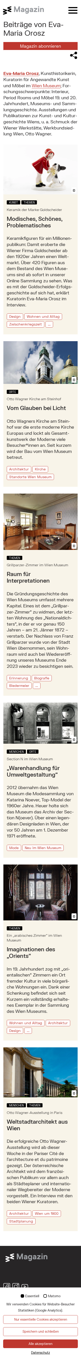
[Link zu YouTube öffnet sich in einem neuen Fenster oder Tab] (24, 1286)
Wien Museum (46, 85)
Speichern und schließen (40, 1331)
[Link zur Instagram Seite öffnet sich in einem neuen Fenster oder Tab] (15, 1286)
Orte (12, 392)
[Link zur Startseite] (25, 10)
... (49, 324)
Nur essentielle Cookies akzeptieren (40, 1319)
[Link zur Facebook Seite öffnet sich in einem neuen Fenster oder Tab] (6, 1286)
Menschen (16, 751)
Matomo (54, 1296)
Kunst (13, 202)
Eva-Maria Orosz (21, 73)
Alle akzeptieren (40, 1344)
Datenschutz (40, 1352)
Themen (29, 202)
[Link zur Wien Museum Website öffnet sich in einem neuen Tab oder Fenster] (26, 1257)
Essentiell (32, 1296)
